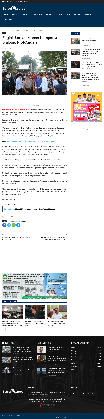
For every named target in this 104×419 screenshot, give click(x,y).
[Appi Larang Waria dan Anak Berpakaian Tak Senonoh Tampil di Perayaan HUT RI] (75, 41)
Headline (5, 318)
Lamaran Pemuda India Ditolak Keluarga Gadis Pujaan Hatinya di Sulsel (23, 359)
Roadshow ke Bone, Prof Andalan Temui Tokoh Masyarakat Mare (31, 141)
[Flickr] (83, 394)
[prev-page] (3, 329)
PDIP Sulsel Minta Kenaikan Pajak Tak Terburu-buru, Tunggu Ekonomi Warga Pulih (34, 323)
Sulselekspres (12, 217)
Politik (8, 30)
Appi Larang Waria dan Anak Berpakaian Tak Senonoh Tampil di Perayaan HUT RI (91, 41)
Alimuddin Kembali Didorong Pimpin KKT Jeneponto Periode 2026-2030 (56, 323)
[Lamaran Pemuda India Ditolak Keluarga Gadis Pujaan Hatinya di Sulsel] (6, 360)
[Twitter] (9, 225)
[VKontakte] (93, 394)
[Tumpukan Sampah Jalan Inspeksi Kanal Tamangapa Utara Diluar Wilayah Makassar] (6, 349)
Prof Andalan (22, 221)
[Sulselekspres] (3, 217)
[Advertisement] (34, 259)
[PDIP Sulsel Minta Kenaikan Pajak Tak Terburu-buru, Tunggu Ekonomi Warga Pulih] (35, 312)
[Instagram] (88, 394)
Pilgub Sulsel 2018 (12, 221)
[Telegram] (18, 225)
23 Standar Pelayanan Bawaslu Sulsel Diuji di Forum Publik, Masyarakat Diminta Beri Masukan (12, 323)
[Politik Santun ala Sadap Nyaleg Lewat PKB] (41, 349)
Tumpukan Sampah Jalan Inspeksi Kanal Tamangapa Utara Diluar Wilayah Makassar (22, 349)
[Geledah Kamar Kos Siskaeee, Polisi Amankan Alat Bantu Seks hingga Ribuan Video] (41, 371)
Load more (86, 85)
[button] (99, 24)
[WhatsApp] (14, 225)
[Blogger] (73, 394)
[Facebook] (4, 225)
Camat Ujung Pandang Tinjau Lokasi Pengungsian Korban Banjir (22, 370)
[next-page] (6, 329)
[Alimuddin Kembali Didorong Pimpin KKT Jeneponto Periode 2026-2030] (57, 312)
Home (4, 30)
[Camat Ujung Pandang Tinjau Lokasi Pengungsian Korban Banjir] (6, 370)
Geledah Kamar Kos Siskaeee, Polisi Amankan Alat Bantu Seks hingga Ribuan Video (57, 370)
